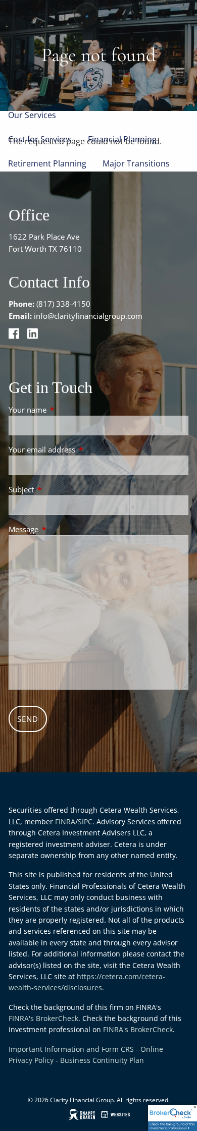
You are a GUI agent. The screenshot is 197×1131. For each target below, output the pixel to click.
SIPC (85, 821)
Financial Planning (122, 139)
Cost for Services (40, 139)
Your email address (79, 449)
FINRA (65, 821)
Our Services (32, 115)
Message (61, 529)
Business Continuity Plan (102, 1060)
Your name (65, 410)
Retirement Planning (47, 163)
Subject (59, 489)
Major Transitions (136, 163)
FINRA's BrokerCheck (43, 1018)
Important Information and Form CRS (71, 1049)
